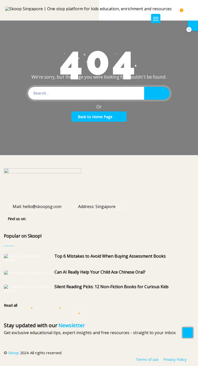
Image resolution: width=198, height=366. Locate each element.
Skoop (13, 352)
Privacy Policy (174, 359)
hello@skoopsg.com (42, 206)
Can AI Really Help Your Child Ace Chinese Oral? (99, 272)
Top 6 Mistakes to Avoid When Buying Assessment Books (110, 256)
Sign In (177, 18)
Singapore (105, 206)
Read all (11, 305)
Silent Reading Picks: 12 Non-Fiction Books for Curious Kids (111, 286)
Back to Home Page (95, 116)
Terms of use (147, 359)
